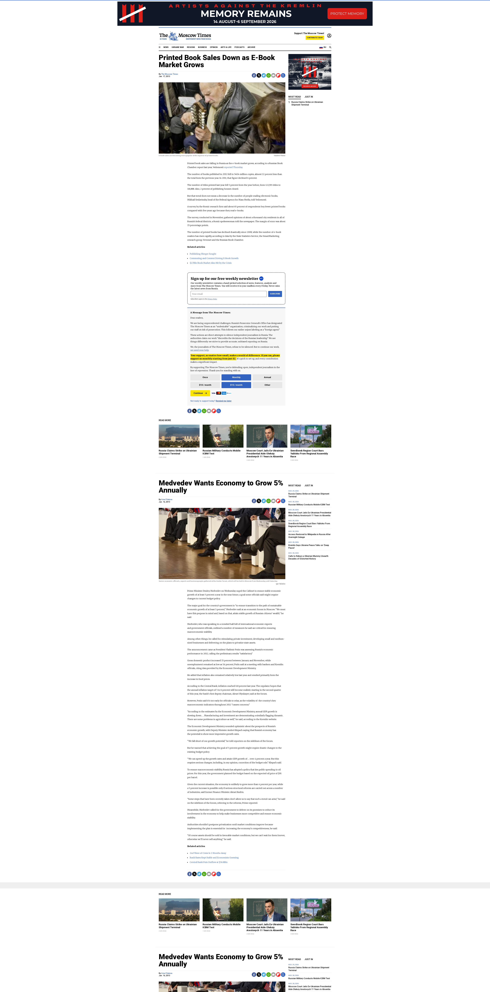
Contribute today (315, 38)
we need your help (199, 350)
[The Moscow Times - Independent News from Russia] (185, 36)
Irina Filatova (166, 499)
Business (202, 47)
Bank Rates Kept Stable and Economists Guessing (214, 857)
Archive (251, 47)
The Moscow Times (169, 74)
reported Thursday (233, 167)
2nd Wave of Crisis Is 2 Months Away (208, 853)
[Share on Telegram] (263, 75)
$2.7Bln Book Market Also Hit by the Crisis (211, 263)
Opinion (214, 47)
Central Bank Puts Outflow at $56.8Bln (209, 862)
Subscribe (275, 294)
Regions (191, 47)
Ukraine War (178, 47)
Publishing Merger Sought (203, 254)
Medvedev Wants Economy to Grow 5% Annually (221, 486)
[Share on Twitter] (259, 75)
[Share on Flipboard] (278, 75)
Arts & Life (226, 47)
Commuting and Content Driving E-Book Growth (214, 258)
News (166, 47)
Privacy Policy (212, 299)
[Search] (330, 47)
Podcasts (239, 47)
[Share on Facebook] (254, 75)
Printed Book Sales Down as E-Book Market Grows (217, 61)
